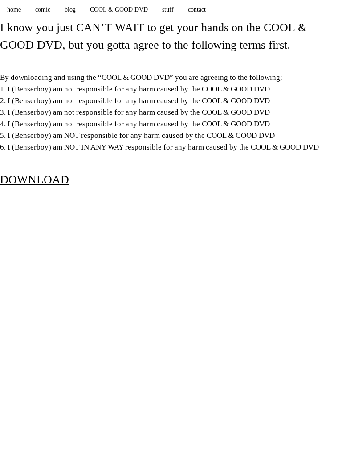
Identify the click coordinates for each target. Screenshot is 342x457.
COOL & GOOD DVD (119, 9)
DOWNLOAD (34, 179)
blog (70, 9)
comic (42, 9)
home (14, 9)
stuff (168, 9)
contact (197, 9)
